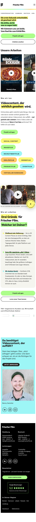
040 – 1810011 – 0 (7, 439)
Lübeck (17, 501)
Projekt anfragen (18, 36)
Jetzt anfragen (11, 364)
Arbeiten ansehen (18, 42)
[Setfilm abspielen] (18, 195)
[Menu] (34, 5)
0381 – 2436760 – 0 (24, 439)
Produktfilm (9, 166)
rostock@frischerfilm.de (25, 441)
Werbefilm (26, 160)
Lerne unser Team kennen (18, 299)
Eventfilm (27, 166)
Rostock (23, 501)
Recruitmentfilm (11, 154)
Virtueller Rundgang (13, 173)
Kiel (27, 501)
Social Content (11, 141)
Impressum (5, 509)
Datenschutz (15, 509)
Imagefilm (8, 147)
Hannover (11, 501)
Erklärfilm (9, 160)
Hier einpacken (14, 477)
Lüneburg (5, 504)
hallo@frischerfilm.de (8, 441)
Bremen (4, 501)
